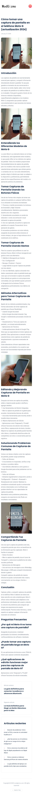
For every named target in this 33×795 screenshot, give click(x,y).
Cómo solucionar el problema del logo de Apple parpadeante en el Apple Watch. (15, 750)
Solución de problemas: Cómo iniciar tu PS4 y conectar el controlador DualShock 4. (15, 732)
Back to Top (17, 790)
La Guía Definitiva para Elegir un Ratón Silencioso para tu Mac (15, 708)
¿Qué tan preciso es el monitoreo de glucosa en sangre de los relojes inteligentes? (15, 741)
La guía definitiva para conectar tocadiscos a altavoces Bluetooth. (14, 691)
